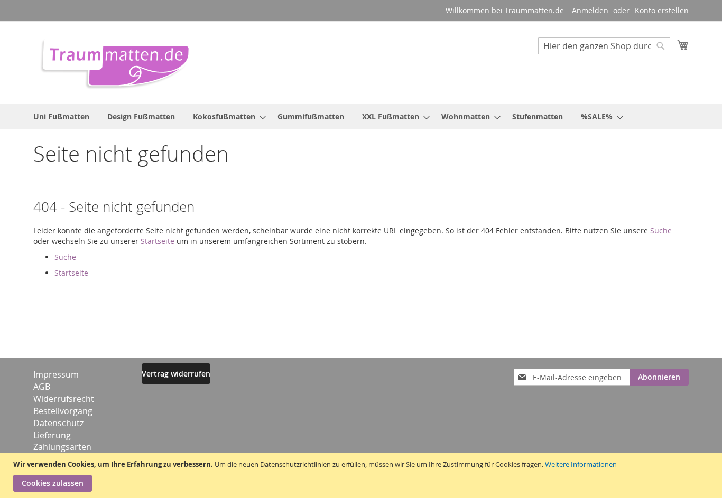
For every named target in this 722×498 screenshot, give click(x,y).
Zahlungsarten (62, 447)
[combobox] (604, 45)
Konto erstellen (662, 10)
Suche (661, 230)
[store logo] (111, 62)
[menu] (361, 116)
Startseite (157, 241)
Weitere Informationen (581, 464)
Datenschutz (58, 423)
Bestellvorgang (62, 411)
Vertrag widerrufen (176, 374)
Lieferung (52, 435)
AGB (41, 386)
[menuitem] (61, 116)
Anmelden (590, 10)
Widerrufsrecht (63, 399)
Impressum (56, 374)
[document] (362, 475)
